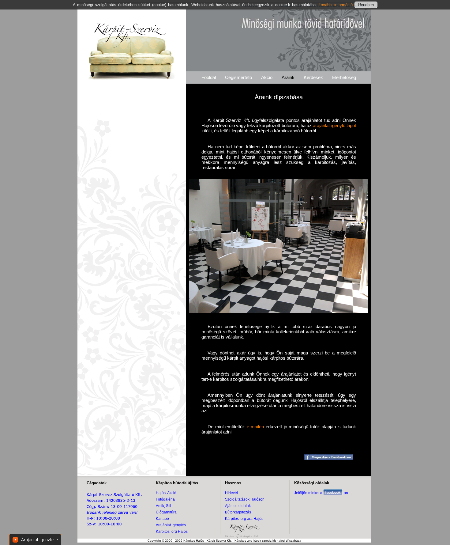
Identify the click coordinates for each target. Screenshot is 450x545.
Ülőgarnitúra (166, 512)
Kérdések (313, 77)
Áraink (288, 77)
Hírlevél (231, 493)
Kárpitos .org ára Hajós (244, 519)
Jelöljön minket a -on (321, 493)
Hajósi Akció (166, 493)
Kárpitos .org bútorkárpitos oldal (241, 536)
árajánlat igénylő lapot (334, 125)
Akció (266, 77)
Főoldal (208, 77)
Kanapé (162, 519)
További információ (336, 4)
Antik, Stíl (163, 506)
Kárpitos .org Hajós (172, 531)
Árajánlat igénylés (171, 525)
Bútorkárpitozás (238, 512)
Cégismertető (238, 77)
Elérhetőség (344, 77)
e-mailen (255, 426)
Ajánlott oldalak (238, 506)
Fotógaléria (165, 499)
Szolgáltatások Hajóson (244, 499)
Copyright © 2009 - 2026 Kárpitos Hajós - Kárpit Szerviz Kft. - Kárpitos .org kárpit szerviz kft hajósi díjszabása (224, 540)
